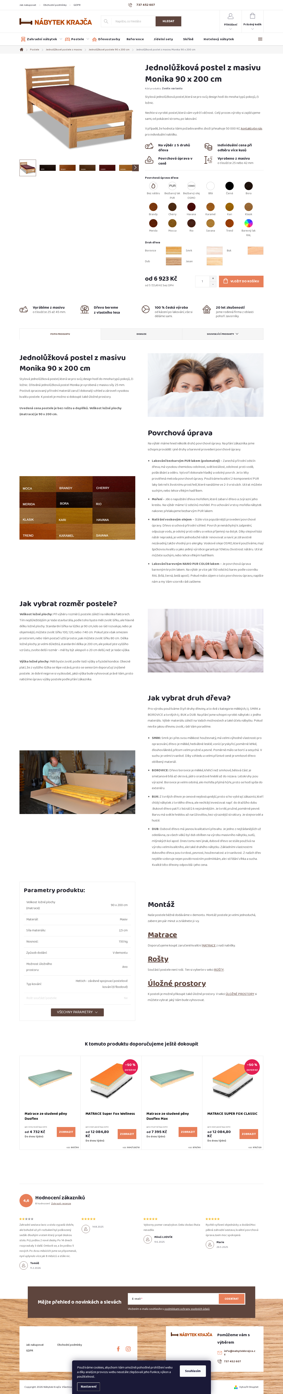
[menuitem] (41, 39)
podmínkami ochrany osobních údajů (187, 1309)
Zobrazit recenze (61, 1203)
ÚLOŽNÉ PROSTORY (240, 994)
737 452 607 (232, 1361)
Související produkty (220, 334)
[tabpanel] (50, 1102)
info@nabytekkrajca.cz (239, 1353)
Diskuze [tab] (141, 334)
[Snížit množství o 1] (212, 284)
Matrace (162, 934)
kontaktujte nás (251, 128)
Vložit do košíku (244, 281)
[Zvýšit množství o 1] (212, 278)
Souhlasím (193, 1371)
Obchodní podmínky (55, 5)
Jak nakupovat (27, 5)
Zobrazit (66, 1132)
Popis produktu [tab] (60, 334)
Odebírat (232, 1299)
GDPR (77, 5)
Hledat (168, 21)
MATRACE (209, 945)
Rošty (158, 959)
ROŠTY (219, 969)
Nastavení (88, 1386)
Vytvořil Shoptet (249, 1387)
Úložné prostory (177, 983)
